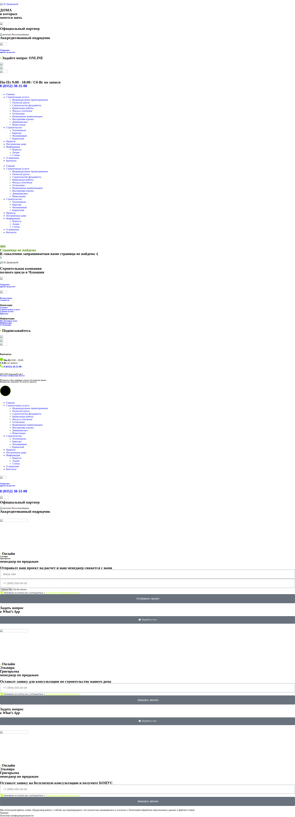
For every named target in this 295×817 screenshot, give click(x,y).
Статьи (16, 155)
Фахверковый (19, 135)
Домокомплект (20, 122)
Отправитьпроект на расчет (7, 51)
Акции (16, 152)
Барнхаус (17, 133)
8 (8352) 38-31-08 (13, 86)
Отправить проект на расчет (7, 285)
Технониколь (19, 130)
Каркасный (18, 138)
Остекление (18, 113)
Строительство (14, 127)
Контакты (11, 160)
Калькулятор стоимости (6, 299)
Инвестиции (19, 124)
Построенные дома (16, 144)
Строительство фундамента (26, 105)
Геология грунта (21, 102)
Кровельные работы (22, 108)
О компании (12, 158)
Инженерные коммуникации (27, 116)
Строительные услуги (17, 97)
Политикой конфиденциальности (63, 592)
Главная (10, 94)
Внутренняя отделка (23, 119)
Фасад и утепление (22, 111)
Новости (16, 149)
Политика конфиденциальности (12, 376)
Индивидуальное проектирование (30, 100)
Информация (13, 147)
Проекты (11, 141)
